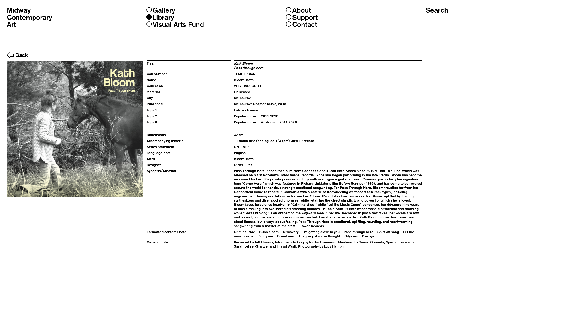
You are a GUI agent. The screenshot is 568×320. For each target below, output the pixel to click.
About (301, 10)
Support (305, 17)
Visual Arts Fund (178, 24)
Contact (304, 24)
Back (21, 55)
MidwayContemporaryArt (29, 17)
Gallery (164, 10)
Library (163, 17)
